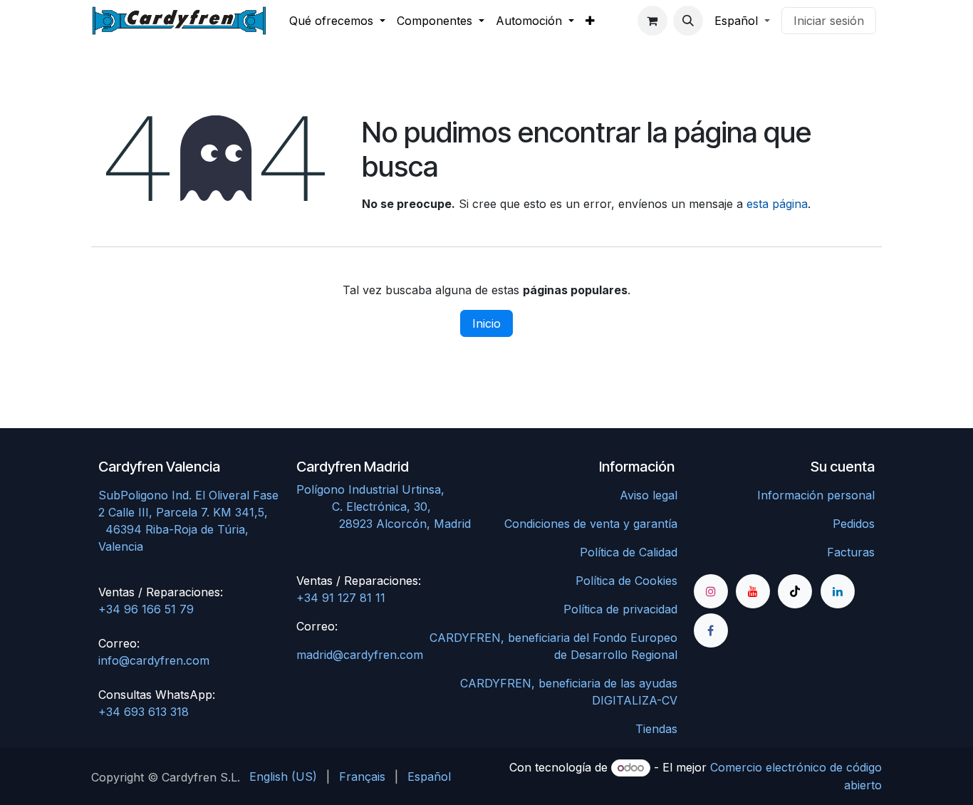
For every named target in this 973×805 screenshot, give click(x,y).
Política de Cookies (626, 580)
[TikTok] (795, 591)
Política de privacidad (620, 609)
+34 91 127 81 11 (340, 598)
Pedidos (854, 523)
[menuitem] (337, 20)
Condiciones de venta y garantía (590, 523)
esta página (777, 204)
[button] (688, 21)
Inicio (486, 323)
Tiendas (656, 729)
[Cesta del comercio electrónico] (652, 21)
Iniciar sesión (829, 21)
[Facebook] (711, 630)
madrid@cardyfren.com (359, 655)
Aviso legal (648, 495)
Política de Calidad (628, 552)
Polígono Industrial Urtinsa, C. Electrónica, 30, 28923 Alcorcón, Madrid (386, 506)
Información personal (816, 495)
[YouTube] (753, 591)
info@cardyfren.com (153, 660)
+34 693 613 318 (143, 712)
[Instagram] (711, 591)
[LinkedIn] (838, 591)
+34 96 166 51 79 (146, 609)
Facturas (851, 552)
